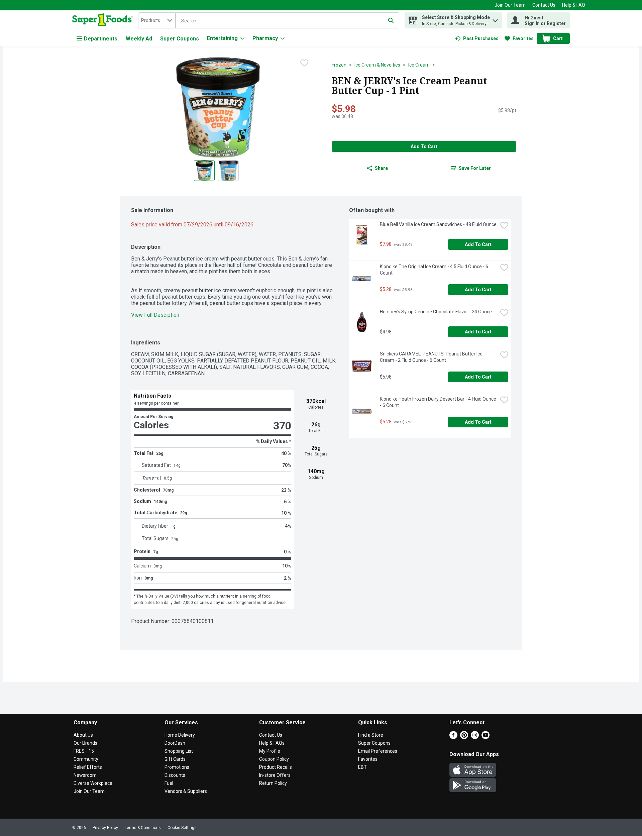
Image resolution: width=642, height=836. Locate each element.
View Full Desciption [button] (155, 315)
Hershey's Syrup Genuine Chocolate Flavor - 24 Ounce (436, 311)
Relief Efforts (88, 767)
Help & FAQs (272, 743)
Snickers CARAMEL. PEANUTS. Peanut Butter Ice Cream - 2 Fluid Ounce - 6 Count (432, 357)
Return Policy (273, 783)
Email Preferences (377, 751)
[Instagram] (475, 737)
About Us (83, 735)
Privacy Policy (105, 827)
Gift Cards (175, 759)
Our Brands (85, 743)
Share (381, 168)
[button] (495, 19)
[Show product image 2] (228, 170)
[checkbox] (304, 63)
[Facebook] (453, 737)
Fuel (169, 783)
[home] (103, 20)
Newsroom (85, 775)
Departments (100, 38)
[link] (477, 38)
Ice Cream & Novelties (377, 65)
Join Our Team (510, 5)
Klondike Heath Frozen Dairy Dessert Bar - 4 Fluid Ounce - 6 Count (438, 402)
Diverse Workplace (93, 783)
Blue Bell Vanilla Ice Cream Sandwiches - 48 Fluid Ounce (438, 224)
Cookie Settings (182, 827)
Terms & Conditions (143, 827)
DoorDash (175, 743)
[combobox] (157, 20)
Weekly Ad (139, 38)
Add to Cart (424, 146)
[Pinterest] (464, 737)
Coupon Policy (274, 759)
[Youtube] (485, 737)
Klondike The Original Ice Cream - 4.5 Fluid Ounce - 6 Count (434, 270)
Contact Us (543, 5)
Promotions (177, 767)
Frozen (339, 65)
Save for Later (475, 168)
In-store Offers (275, 775)
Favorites (368, 759)
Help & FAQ (573, 5)
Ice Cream (419, 65)
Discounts (175, 775)
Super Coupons (179, 38)
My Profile (269, 751)
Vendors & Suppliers (186, 791)
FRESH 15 (84, 751)
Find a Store (370, 735)
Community (86, 759)
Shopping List (179, 751)
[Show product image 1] (204, 170)
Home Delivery (180, 735)
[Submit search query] (391, 20)
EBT (362, 767)
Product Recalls (275, 767)
